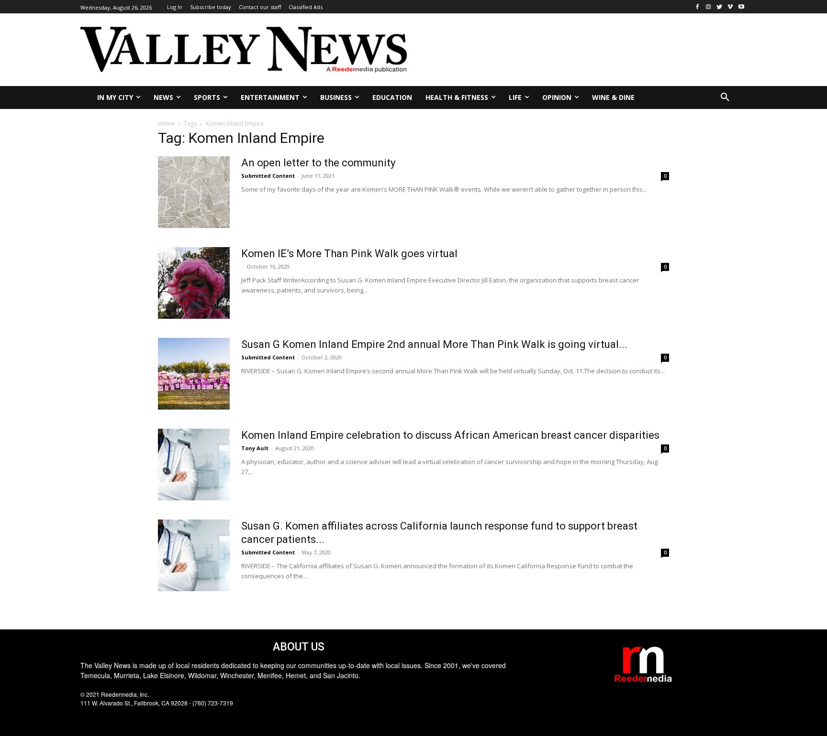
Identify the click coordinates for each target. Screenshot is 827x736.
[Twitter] (719, 6)
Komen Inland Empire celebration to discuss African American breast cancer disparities (450, 435)
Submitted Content (268, 175)
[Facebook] (697, 6)
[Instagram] (708, 6)
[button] (725, 97)
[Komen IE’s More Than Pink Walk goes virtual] (194, 283)
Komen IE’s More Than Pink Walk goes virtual (349, 254)
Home (166, 123)
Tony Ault (254, 448)
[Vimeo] (730, 6)
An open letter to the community (318, 163)
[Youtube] (741, 6)
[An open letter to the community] (194, 192)
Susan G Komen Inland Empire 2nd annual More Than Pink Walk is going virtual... (434, 344)
